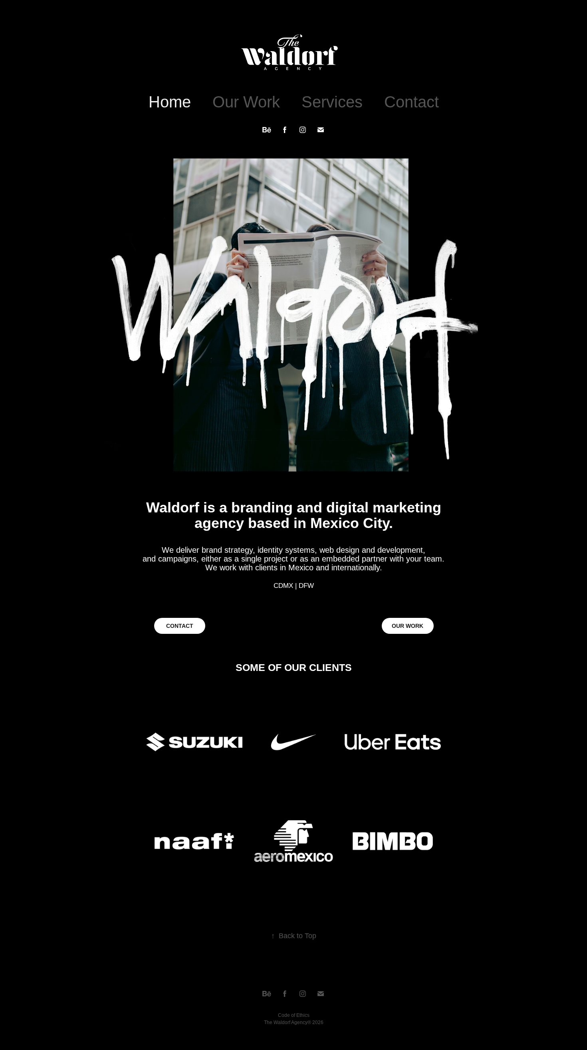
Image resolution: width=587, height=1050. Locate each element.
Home (170, 102)
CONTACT (179, 626)
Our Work (246, 102)
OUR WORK (407, 626)
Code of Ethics (293, 1015)
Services (332, 102)
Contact (411, 102)
